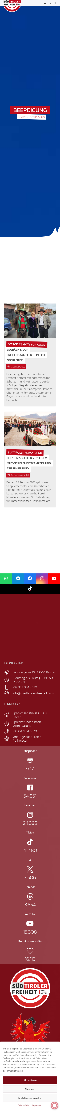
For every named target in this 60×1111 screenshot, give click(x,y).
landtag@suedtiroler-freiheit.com (27, 738)
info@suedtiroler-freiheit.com (33, 693)
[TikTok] (30, 589)
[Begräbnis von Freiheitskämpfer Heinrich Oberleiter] (30, 321)
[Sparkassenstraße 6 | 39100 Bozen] (8, 715)
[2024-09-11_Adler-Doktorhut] (30, 1033)
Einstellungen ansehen (30, 1098)
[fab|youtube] (30, 923)
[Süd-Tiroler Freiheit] (30, 988)
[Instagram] (42, 578)
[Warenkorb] (54, 3)
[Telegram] (18, 578)
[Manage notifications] (54, 1105)
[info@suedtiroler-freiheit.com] (8, 693)
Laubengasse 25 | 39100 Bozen (33, 672)
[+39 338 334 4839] (8, 687)
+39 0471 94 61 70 (24, 731)
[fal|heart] (30, 951)
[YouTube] (54, 578)
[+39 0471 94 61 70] (8, 731)
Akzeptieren (30, 1080)
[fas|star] (30, 760)
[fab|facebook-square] (30, 787)
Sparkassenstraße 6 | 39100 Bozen (31, 715)
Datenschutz (23, 1105)
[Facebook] (30, 578)
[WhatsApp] (6, 578)
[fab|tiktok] (30, 842)
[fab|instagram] (30, 815)
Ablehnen (30, 1089)
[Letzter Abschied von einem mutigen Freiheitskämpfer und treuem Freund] (30, 429)
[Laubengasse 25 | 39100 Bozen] (8, 672)
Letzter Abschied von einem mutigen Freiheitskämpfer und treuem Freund (29, 463)
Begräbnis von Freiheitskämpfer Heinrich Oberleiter (26, 354)
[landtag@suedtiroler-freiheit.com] (8, 738)
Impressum (37, 1105)
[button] (45, 3)
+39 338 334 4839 (24, 687)
